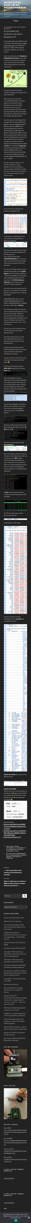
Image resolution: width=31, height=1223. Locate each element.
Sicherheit (10, 851)
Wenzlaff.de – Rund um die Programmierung (15, 6)
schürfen (9, 858)
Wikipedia (18, 124)
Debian (13, 92)
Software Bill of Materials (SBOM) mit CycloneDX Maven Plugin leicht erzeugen (15, 826)
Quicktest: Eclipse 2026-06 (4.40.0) (14, 948)
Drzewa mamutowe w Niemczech (14, 918)
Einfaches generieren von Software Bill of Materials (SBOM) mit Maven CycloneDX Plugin (15, 833)
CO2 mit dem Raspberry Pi (12, 837)
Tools (17, 851)
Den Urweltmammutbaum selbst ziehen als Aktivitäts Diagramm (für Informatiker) (14, 927)
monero (9, 856)
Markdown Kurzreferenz (11, 984)
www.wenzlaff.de (9, 1178)
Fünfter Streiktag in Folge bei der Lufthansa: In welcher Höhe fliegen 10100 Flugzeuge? (14, 1021)
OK (16, 1220)
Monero (6, 124)
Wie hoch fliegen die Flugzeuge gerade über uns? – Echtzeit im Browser (13, 990)
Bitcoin (9, 853)
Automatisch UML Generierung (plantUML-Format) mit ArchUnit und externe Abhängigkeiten (15, 954)
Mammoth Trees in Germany (12, 921)
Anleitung (10, 846)
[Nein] (29, 1217)
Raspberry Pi (11, 848)
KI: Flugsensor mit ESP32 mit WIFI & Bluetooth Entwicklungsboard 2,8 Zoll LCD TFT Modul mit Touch (15, 973)
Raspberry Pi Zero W (16, 849)
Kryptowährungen (19, 853)
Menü (16, 21)
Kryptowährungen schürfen (16, 855)
